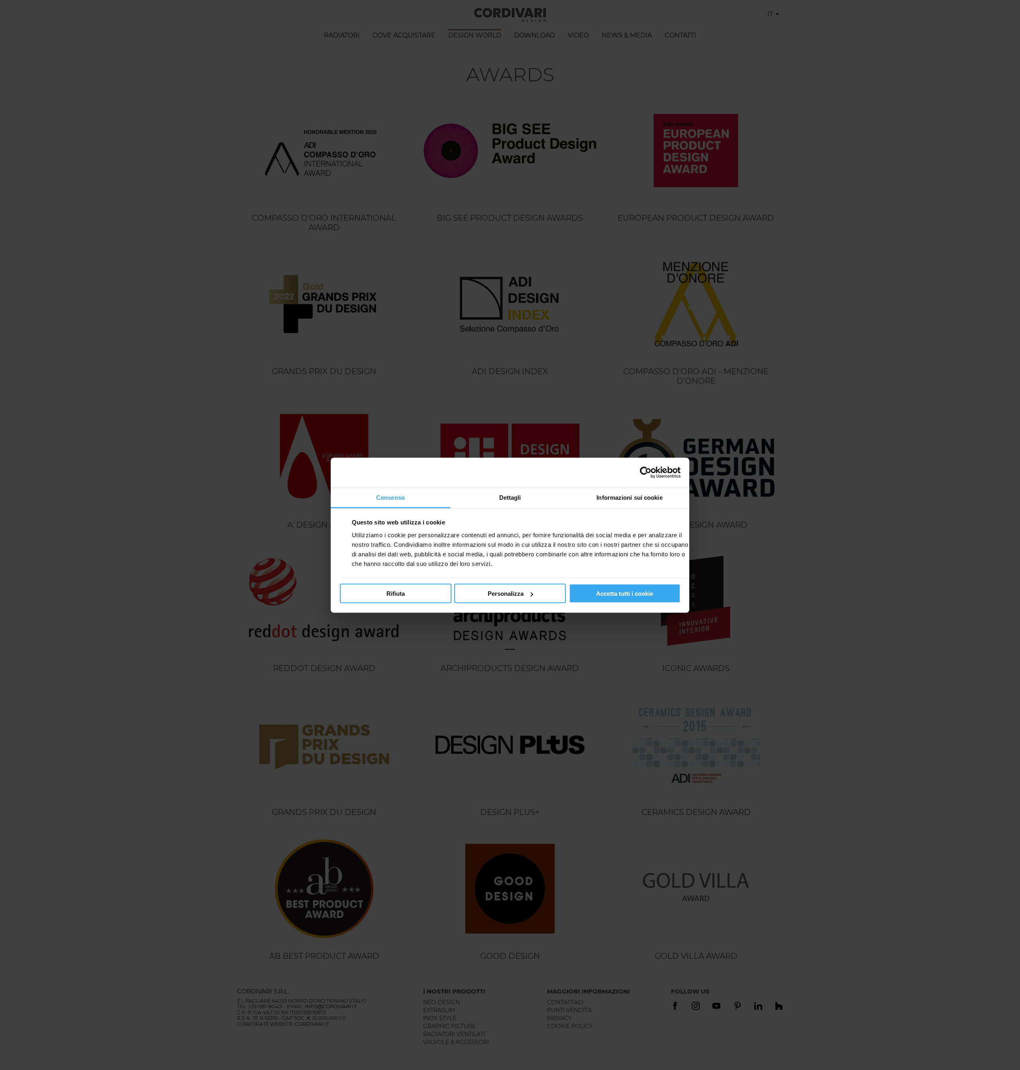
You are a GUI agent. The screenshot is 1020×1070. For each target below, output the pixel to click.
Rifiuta (395, 593)
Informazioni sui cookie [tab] (629, 497)
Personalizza (506, 593)
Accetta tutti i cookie (624, 593)
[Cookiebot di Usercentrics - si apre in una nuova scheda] (646, 473)
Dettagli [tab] (510, 497)
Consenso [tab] (390, 497)
